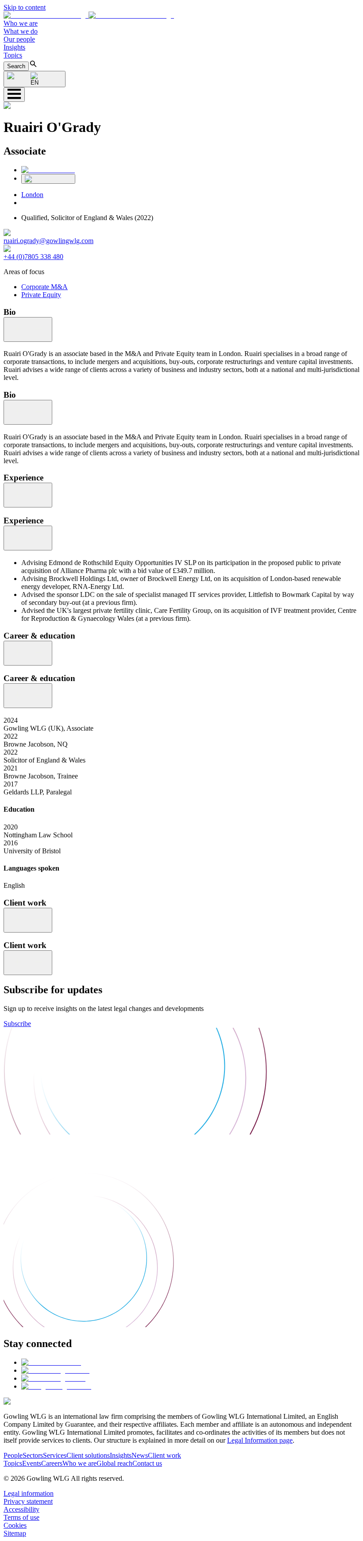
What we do (21, 31)
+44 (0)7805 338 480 (33, 256)
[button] (89, 15)
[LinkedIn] (48, 170)
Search (16, 66)
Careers (51, 1463)
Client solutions (88, 1455)
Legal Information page (260, 1440)
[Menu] (14, 94)
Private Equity (41, 294)
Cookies (15, 1525)
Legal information (29, 1493)
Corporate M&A (44, 286)
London (32, 194)
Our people (19, 39)
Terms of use (21, 1517)
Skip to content (25, 7)
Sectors (33, 1455)
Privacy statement (28, 1501)
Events (31, 1463)
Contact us (147, 1463)
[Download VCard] (48, 179)
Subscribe (17, 1023)
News (139, 1455)
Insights (14, 47)
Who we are (21, 23)
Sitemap (15, 1533)
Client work (164, 1455)
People (13, 1455)
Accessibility (21, 1509)
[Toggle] (28, 329)
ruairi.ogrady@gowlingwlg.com (48, 240)
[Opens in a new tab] (51, 1362)
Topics (13, 55)
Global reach (114, 1463)
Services (54, 1455)
